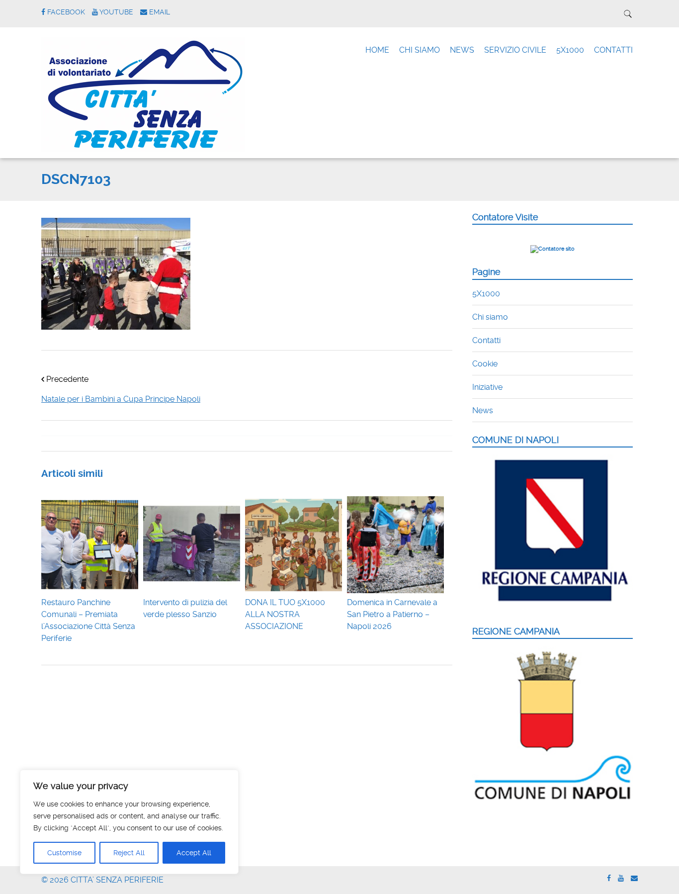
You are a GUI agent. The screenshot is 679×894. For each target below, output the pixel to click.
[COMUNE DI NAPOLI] (552, 607)
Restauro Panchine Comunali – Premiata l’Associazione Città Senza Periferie (88, 620)
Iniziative (487, 387)
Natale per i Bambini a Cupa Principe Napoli (120, 399)
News (482, 410)
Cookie (485, 363)
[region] (129, 822)
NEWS (462, 50)
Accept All (193, 853)
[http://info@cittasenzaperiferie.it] (634, 878)
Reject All (129, 853)
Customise (64, 853)
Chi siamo (490, 317)
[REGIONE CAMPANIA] (552, 800)
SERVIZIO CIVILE (515, 50)
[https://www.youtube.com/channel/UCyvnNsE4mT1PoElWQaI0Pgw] (621, 878)
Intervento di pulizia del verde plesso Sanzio (185, 608)
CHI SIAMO (419, 50)
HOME (377, 50)
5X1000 (570, 50)
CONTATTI (613, 50)
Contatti (486, 340)
